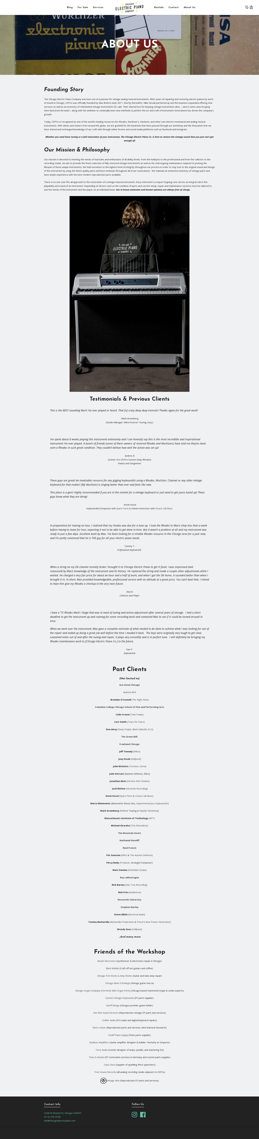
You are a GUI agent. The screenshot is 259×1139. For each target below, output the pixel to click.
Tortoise (134, 766)
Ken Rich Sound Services (105, 1012)
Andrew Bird (129, 692)
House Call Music (164, 508)
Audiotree (135, 892)
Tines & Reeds (96, 1057)
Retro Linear (99, 1027)
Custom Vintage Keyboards (119, 997)
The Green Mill (129, 736)
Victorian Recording (137, 788)
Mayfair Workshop (148, 810)
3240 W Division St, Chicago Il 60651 (63, 1112)
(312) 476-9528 (52, 1116)
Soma (142, 766)
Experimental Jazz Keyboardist (152, 803)
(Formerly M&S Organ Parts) (116, 990)
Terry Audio (101, 1049)
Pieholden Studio (137, 869)
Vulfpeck (136, 758)
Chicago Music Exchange (117, 983)
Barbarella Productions (122, 921)
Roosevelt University (129, 899)
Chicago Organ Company (87, 990)
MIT (152, 818)
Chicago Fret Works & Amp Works (114, 975)
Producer (125, 862)
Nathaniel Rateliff (129, 840)
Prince (140, 921)
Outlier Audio (109, 1020)
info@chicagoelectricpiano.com (59, 1120)
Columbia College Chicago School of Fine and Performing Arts (129, 706)
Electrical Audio (136, 914)
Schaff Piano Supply (118, 1034)
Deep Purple (124, 729)
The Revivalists (139, 825)
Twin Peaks (137, 714)
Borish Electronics (106, 960)
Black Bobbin (112, 968)
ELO (150, 729)
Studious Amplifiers (99, 1042)
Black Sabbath (139, 729)
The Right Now (140, 699)
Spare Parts (122, 508)
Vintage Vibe (113, 1080)
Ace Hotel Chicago (129, 684)
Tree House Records (105, 1071)
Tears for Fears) (136, 721)
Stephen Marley (129, 907)
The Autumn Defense (141, 855)
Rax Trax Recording (136, 884)
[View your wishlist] (251, 7)
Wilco (136, 751)
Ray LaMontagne (129, 877)
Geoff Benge (112, 1005)
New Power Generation (158, 921)
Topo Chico (109, 1064)
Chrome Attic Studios (138, 781)
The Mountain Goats (129, 832)
